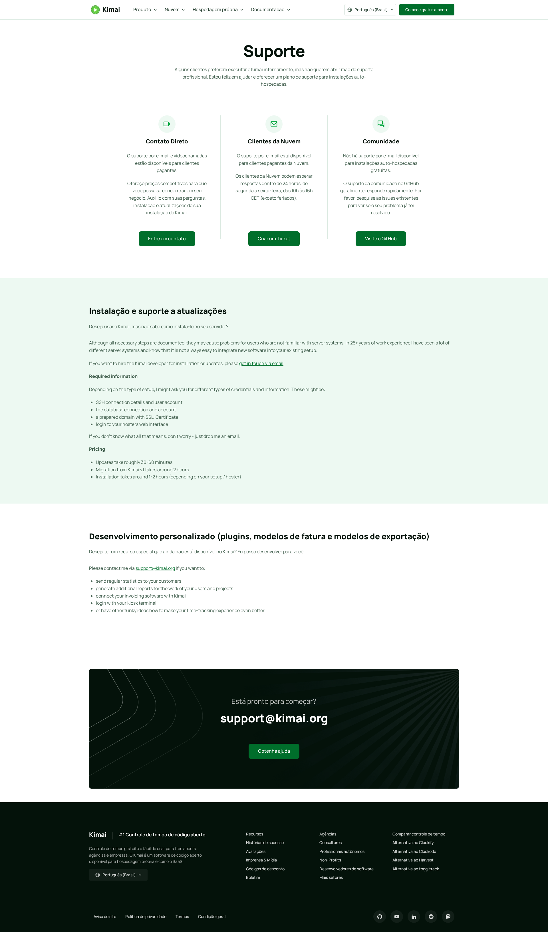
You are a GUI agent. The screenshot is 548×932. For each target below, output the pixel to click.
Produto (142, 9)
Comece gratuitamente (426, 9)
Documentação (268, 9)
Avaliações (255, 851)
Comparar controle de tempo (418, 834)
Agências (327, 834)
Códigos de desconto (265, 868)
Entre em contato (167, 238)
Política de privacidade (145, 916)
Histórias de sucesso (265, 842)
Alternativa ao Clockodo (414, 851)
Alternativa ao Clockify (413, 842)
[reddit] (431, 916)
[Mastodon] (448, 916)
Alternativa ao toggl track (415, 868)
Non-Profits (330, 860)
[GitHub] (379, 916)
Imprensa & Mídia (261, 860)
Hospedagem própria (215, 9)
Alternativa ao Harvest (413, 860)
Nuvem (172, 9)
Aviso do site (105, 916)
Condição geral (211, 916)
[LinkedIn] (414, 916)
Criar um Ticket (274, 238)
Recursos (254, 834)
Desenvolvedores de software (346, 868)
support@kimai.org (155, 568)
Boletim (253, 877)
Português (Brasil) (371, 9)
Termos (182, 916)
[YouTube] (396, 916)
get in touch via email (261, 363)
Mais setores (331, 877)
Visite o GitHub (381, 238)
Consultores (330, 842)
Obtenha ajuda (274, 751)
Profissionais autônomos (341, 851)
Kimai (111, 9)
